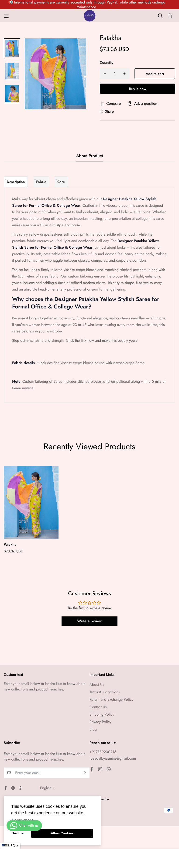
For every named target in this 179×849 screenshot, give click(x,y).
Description (16, 181)
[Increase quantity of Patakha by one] (124, 73)
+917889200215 (103, 751)
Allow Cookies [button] (62, 833)
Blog (93, 729)
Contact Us (98, 707)
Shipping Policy (102, 714)
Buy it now (137, 88)
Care (61, 181)
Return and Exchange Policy (111, 699)
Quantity (107, 62)
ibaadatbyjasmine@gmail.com (113, 758)
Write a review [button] (89, 621)
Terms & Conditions (105, 692)
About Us (97, 684)
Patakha (10, 544)
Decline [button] (18, 833)
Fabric (41, 181)
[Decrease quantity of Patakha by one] (105, 73)
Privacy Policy (100, 721)
